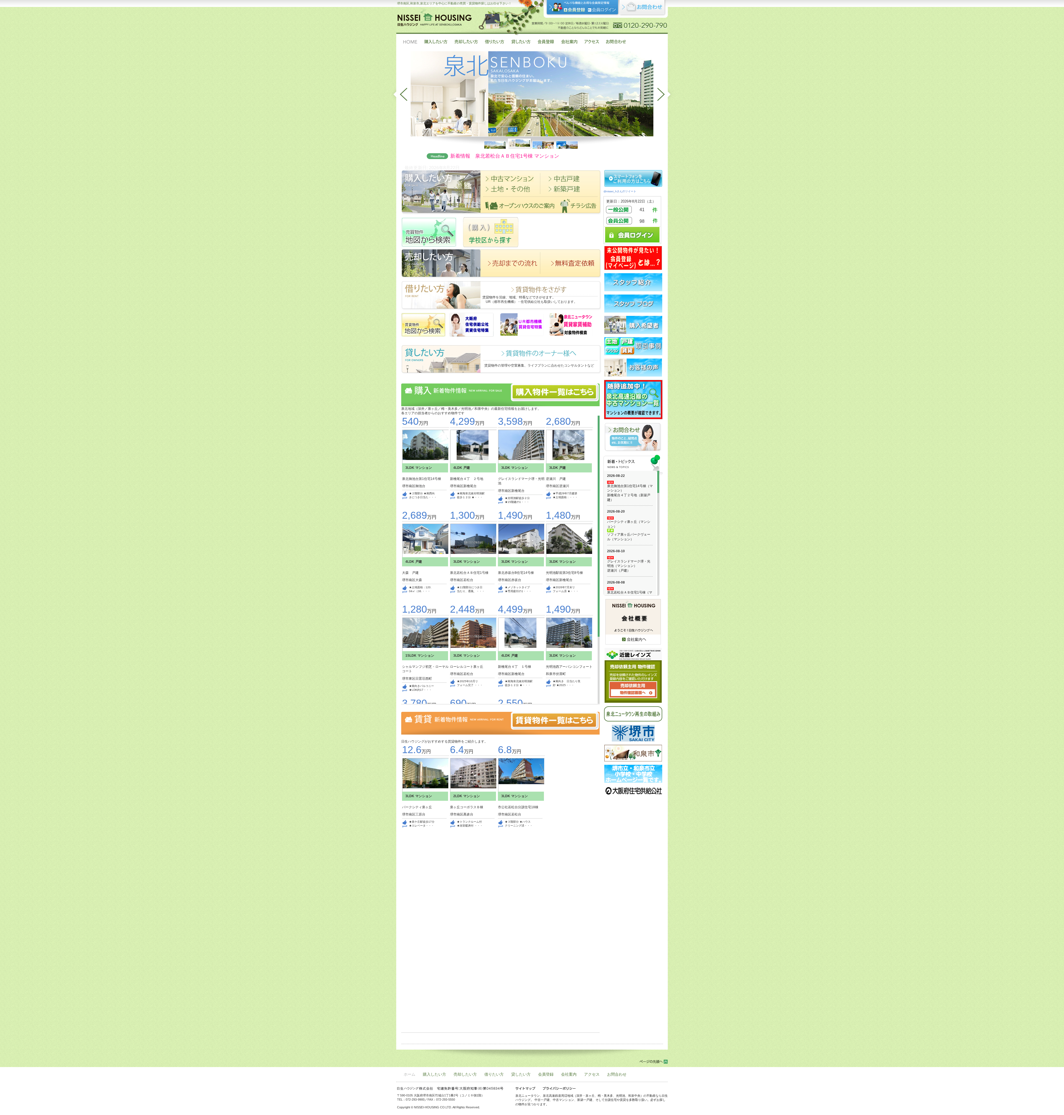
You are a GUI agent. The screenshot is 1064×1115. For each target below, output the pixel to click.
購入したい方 (434, 1074)
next (665, 94)
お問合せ (642, 8)
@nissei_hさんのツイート (619, 191)
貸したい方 (521, 1074)
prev (398, 94)
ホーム (409, 1074)
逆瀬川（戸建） (618, 570)
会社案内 (569, 1074)
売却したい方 (465, 1074)
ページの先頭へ (654, 1062)
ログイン (602, 10)
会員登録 (574, 10)
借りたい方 (494, 1074)
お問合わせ (616, 1074)
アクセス (592, 1074)
